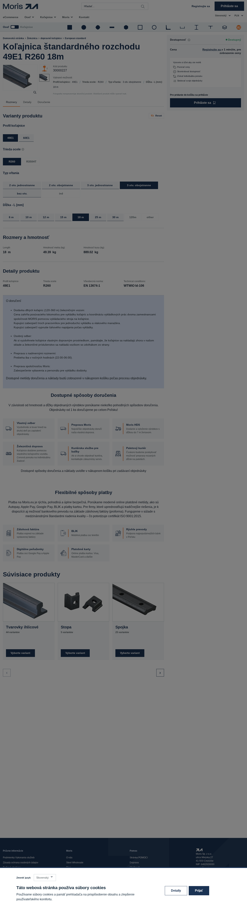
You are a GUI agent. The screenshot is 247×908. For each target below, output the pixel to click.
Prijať (199, 890)
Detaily (176, 890)
